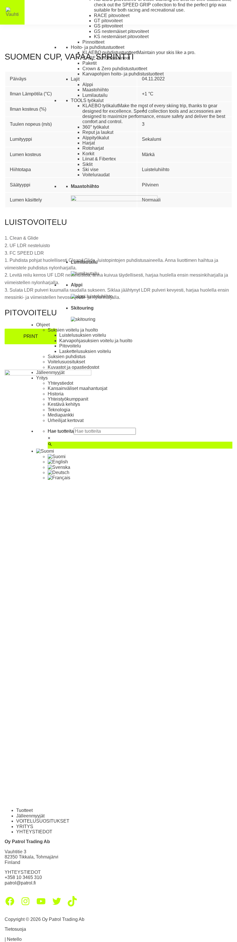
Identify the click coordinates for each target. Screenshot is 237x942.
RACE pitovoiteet (111, 15)
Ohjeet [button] (43, 324)
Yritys (42, 377)
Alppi (87, 84)
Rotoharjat (93, 148)
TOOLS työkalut (87, 100)
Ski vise (90, 169)
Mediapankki (61, 414)
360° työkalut (95, 127)
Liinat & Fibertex (99, 158)
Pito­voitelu (70, 345)
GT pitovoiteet (108, 20)
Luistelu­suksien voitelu (82, 335)
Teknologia (59, 409)
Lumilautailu (95, 95)
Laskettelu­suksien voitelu (85, 351)
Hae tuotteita (61, 431)
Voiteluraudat (96, 174)
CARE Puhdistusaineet (106, 57)
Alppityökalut (95, 137)
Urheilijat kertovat (66, 420)
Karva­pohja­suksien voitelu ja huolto (95, 340)
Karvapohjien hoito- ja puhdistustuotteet (123, 73)
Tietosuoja (15, 929)
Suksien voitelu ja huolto (73, 329)
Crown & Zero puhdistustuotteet (114, 68)
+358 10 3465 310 (23, 877)
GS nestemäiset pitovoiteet (121, 31)
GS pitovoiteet (108, 25)
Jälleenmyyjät (50, 372)
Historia (56, 393)
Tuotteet (24, 810)
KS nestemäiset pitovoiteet (121, 36)
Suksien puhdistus (67, 356)
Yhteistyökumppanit (68, 399)
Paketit (89, 63)
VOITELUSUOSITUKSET (42, 821)
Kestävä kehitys (64, 404)
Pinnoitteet (93, 42)
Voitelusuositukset (66, 361)
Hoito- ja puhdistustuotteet (97, 47)
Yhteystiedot (60, 383)
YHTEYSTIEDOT (34, 831)
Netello (14, 939)
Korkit (88, 153)
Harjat (88, 142)
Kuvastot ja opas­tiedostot (73, 367)
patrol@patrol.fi (20, 882)
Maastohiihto (95, 89)
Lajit (75, 79)
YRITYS (24, 826)
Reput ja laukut (97, 132)
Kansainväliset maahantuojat (77, 388)
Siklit (87, 164)
